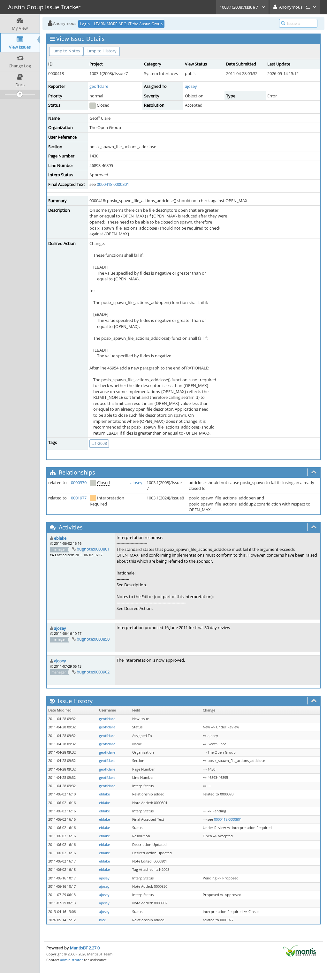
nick (102, 920)
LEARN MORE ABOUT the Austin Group (128, 24)
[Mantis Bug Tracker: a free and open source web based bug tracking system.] (299, 951)
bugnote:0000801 (93, 549)
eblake (60, 538)
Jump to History (102, 51)
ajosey (191, 86)
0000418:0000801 (113, 184)
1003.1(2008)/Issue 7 (239, 7)
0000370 (79, 482)
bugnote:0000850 (93, 639)
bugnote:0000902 (93, 672)
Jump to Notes (66, 51)
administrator (71, 959)
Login (85, 24)
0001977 (79, 498)
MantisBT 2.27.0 (85, 948)
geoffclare (98, 86)
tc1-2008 (99, 443)
